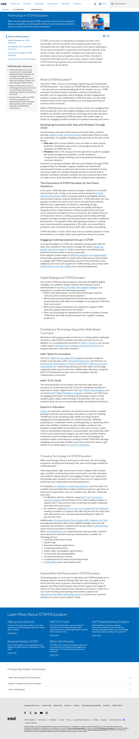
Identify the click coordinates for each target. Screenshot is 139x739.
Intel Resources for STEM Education (22, 59)
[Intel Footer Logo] (12, 718)
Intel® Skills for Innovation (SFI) (60, 358)
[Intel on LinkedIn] (36, 713)
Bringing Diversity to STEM (23, 641)
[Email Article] (108, 35)
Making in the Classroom (21, 621)
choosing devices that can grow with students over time (80, 520)
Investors (67, 705)
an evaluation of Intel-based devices (71, 486)
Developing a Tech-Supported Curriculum (20, 48)
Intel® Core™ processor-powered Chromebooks (86, 508)
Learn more (12, 633)
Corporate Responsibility (91, 705)
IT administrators (100, 526)
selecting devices (55, 531)
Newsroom (58, 705)
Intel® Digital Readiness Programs (66, 393)
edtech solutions (89, 343)
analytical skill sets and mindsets (65, 135)
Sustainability (50, 562)
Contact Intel (47, 705)
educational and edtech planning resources (61, 594)
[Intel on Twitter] (30, 713)
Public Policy (117, 705)
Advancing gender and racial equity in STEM (71, 248)
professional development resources (58, 363)
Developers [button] (52, 4)
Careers (76, 705)
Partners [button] (65, 4)
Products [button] (15, 4)
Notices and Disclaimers (108, 728)
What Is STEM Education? (18, 36)
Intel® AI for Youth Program (91, 390)
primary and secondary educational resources (78, 345)
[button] (69, 635)
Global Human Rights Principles (97, 730)
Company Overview (31, 705)
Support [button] (27, 4)
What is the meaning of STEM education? (24, 678)
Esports (44, 411)
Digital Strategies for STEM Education (18, 41)
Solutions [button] (39, 4)
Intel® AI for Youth (59, 621)
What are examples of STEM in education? (24, 684)
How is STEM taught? (16, 690)
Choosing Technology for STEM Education (20, 54)
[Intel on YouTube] (41, 713)
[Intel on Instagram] (46, 713)
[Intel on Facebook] (25, 713)
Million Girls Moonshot (62, 641)
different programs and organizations (88, 255)
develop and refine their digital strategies (78, 287)
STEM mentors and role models (55, 266)
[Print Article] (104, 35)
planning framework (79, 361)
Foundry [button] (77, 4)
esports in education (79, 445)
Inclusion (106, 705)
